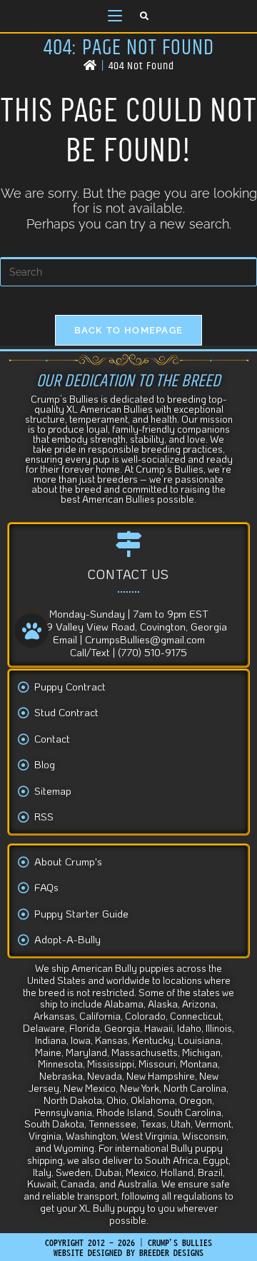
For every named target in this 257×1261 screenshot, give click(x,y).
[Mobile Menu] (115, 16)
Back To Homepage (128, 330)
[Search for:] (144, 16)
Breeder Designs (171, 1252)
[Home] (90, 66)
